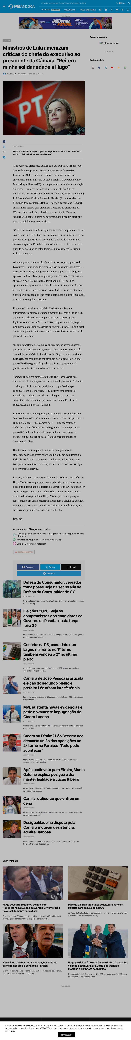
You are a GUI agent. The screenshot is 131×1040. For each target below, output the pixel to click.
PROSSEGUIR (66, 1035)
